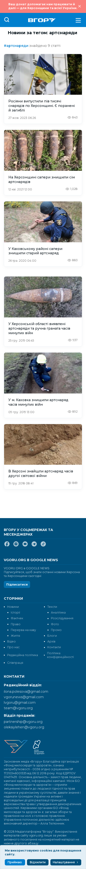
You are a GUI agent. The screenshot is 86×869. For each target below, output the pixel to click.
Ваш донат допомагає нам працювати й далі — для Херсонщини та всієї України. (42, 6)
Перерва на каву (23, 630)
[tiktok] (43, 546)
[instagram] (16, 546)
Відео (11, 641)
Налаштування (64, 862)
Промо (56, 630)
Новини (13, 607)
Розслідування (62, 618)
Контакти (54, 647)
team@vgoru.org (18, 708)
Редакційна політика (22, 655)
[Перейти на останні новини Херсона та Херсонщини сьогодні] (42, 20)
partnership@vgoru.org (23, 722)
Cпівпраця (15, 662)
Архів (51, 641)
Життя (15, 635)
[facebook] (7, 546)
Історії (15, 612)
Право (16, 624)
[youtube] (25, 546)
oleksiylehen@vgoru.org (24, 727)
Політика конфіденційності (60, 655)
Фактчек (17, 618)
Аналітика (58, 612)
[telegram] (34, 546)
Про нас (13, 647)
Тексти (52, 607)
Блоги (52, 635)
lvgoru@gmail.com (20, 702)
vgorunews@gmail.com (24, 697)
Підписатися (17, 584)
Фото (55, 624)
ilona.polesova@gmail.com (26, 691)
